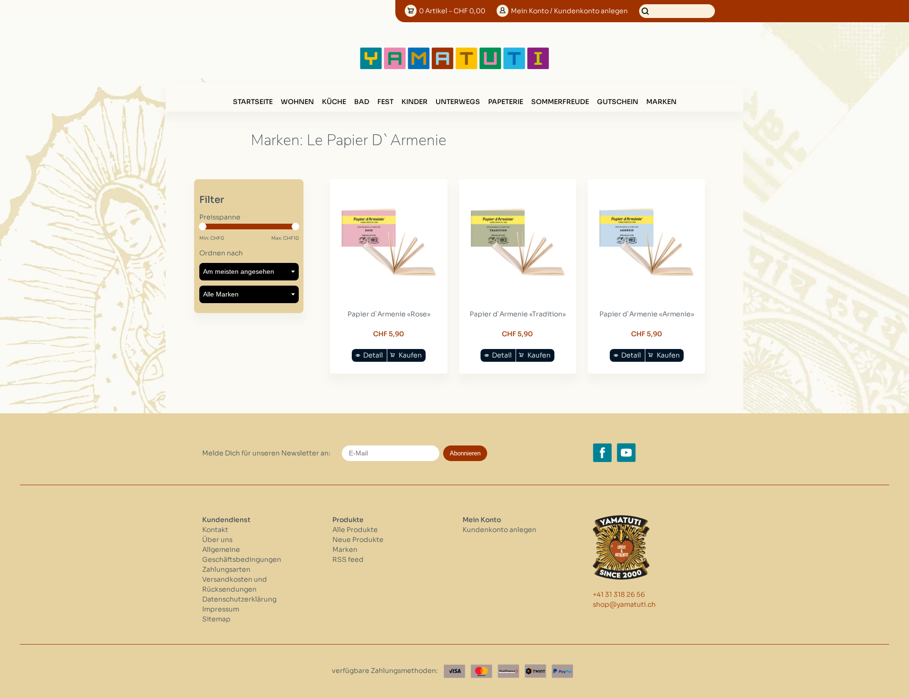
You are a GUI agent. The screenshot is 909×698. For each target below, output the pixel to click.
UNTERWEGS (458, 101)
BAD (361, 101)
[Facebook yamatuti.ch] (602, 452)
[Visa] (454, 671)
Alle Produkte (355, 529)
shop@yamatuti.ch (624, 604)
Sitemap (216, 619)
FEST (385, 101)
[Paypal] (562, 671)
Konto (569, 11)
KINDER (414, 101)
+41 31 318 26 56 (619, 594)
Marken (661, 101)
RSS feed (348, 559)
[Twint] (535, 671)
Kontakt (215, 529)
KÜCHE (334, 101)
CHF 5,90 (388, 334)
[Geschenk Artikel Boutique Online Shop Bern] (454, 67)
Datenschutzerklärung (239, 599)
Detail (373, 355)
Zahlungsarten (226, 569)
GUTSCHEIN (617, 101)
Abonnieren (465, 453)
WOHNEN (297, 101)
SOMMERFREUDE (560, 101)
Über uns (217, 539)
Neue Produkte (357, 539)
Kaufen (410, 355)
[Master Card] (481, 671)
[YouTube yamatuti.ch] (626, 452)
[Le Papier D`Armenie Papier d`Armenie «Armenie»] (646, 294)
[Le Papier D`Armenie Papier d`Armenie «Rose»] (388, 294)
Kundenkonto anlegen (499, 529)
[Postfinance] (508, 671)
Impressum (220, 609)
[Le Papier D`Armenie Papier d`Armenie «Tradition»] (518, 294)
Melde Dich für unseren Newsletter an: (266, 453)
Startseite (253, 101)
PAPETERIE (505, 101)
